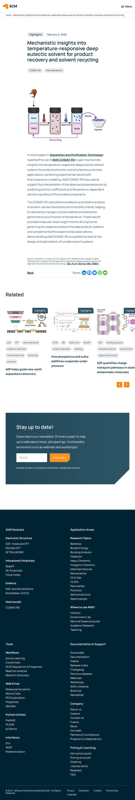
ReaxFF (87, 342)
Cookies (97, 790)
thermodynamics (54, 70)
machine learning (15, 355)
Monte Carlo (13, 693)
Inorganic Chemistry (82, 565)
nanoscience (126, 348)
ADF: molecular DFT (17, 544)
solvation (11, 361)
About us (75, 709)
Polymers (76, 590)
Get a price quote (80, 753)
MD (63, 342)
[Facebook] (89, 272)
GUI (8, 743)
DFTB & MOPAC (15, 552)
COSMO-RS (35, 70)
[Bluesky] (94, 272)
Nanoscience (78, 573)
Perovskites (77, 586)
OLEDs (74, 582)
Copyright (72, 794)
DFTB (55, 342)
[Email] (105, 272)
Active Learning (15, 658)
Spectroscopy (78, 599)
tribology (78, 348)
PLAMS (10, 724)
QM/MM (10, 706)
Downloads (77, 652)
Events (74, 722)
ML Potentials (14, 570)
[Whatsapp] (100, 272)
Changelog (77, 669)
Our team (76, 730)
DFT (17, 342)
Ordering (75, 762)
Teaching (76, 630)
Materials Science (81, 569)
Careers (75, 713)
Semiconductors (80, 594)
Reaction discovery (17, 675)
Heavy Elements (80, 561)
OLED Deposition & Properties (24, 667)
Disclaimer (84, 790)
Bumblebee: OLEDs (17, 593)
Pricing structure (80, 757)
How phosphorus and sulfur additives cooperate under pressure (70, 361)
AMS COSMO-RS (63, 160)
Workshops (77, 682)
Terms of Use (112, 790)
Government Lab (80, 617)
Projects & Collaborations (85, 739)
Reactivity (74, 342)
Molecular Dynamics (18, 689)
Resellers (76, 770)
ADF (9, 342)
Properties (12, 702)
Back (30, 273)
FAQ (72, 774)
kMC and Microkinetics (19, 589)
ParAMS (10, 720)
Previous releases (81, 674)
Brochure (75, 691)
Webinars (76, 678)
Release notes (79, 665)
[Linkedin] (84, 272)
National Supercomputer (85, 621)
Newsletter (77, 695)
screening (33, 355)
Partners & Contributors (84, 735)
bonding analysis (115, 342)
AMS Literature (79, 686)
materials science (107, 348)
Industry (75, 613)
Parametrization (15, 751)
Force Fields (13, 575)
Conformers (13, 662)
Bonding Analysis (80, 552)
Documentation (79, 657)
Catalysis (76, 556)
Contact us (77, 718)
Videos (74, 661)
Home (8, 15)
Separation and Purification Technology (76, 155)
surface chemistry (61, 348)
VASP (9, 747)
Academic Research (82, 625)
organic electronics (107, 355)
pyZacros (11, 729)
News (73, 726)
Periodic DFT (13, 548)
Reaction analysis (16, 671)
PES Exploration (15, 698)
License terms (79, 766)
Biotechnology (79, 548)
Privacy (70, 790)
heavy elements (30, 342)
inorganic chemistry (16, 348)
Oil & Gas (75, 577)
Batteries (75, 544)
